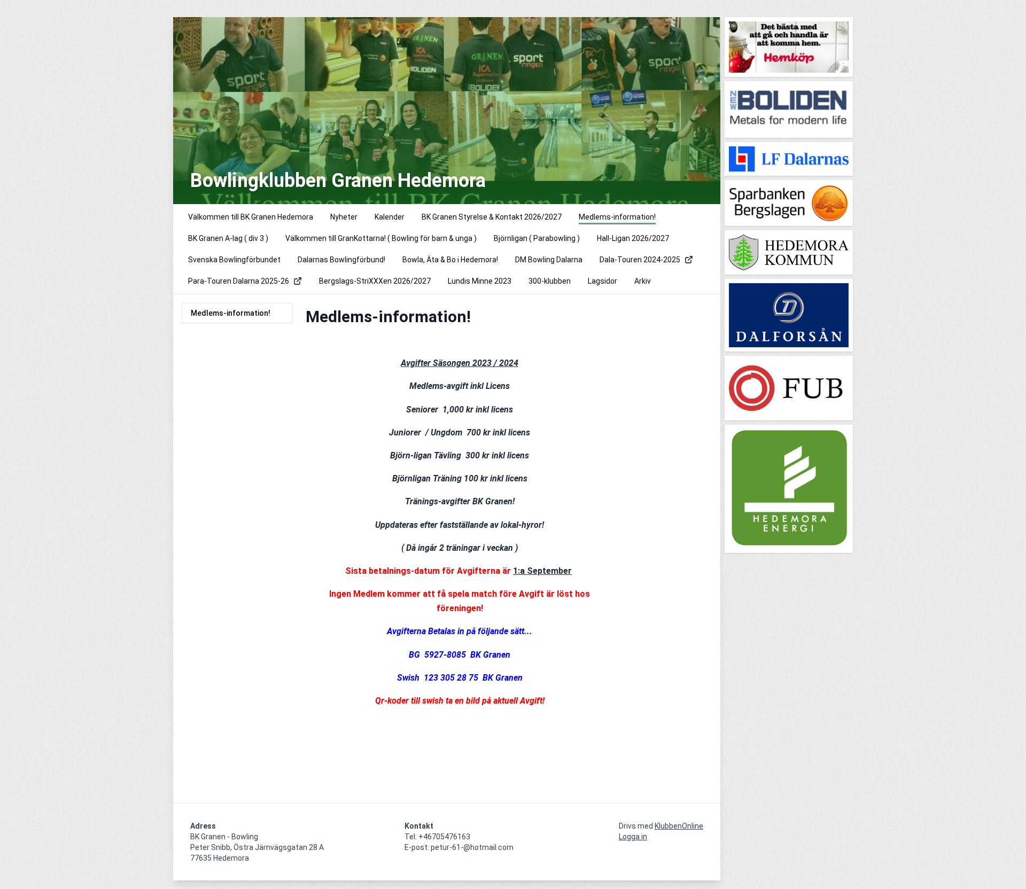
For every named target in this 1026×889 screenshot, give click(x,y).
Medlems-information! (230, 313)
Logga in (633, 836)
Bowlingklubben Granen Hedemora (338, 180)
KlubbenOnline (679, 826)
